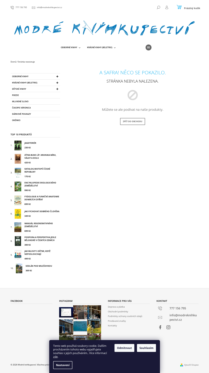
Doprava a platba (116, 306)
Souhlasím (146, 348)
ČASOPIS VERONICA (21, 107)
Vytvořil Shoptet (191, 364)
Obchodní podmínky (118, 311)
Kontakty (112, 325)
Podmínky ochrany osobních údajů (125, 316)
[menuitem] (70, 47)
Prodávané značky (117, 320)
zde (55, 356)
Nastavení (63, 365)
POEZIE (15, 95)
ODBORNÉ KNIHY (20, 76)
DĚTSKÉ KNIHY (19, 89)
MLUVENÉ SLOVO (20, 101)
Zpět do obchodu (132, 121)
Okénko (16, 120)
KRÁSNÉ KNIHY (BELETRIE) (24, 82)
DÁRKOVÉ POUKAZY (21, 114)
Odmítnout (124, 348)
